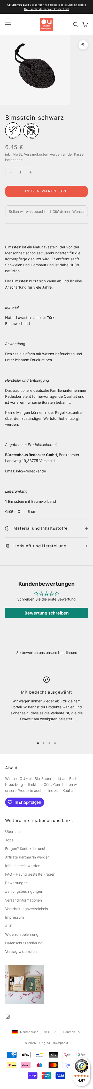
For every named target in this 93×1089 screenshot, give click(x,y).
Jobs (9, 840)
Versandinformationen (23, 900)
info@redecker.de (31, 471)
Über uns (12, 831)
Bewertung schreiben (47, 613)
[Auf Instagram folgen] (7, 1016)
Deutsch (69, 1032)
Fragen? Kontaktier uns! (25, 848)
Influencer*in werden (22, 865)
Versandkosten (36, 154)
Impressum (14, 917)
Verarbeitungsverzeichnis (26, 908)
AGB (8, 926)
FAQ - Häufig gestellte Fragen (30, 874)
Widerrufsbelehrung (21, 934)
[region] (46, 705)
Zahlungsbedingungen (24, 891)
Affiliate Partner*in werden (27, 857)
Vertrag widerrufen (21, 951)
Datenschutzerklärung (24, 943)
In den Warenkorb (46, 191)
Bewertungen (16, 883)
